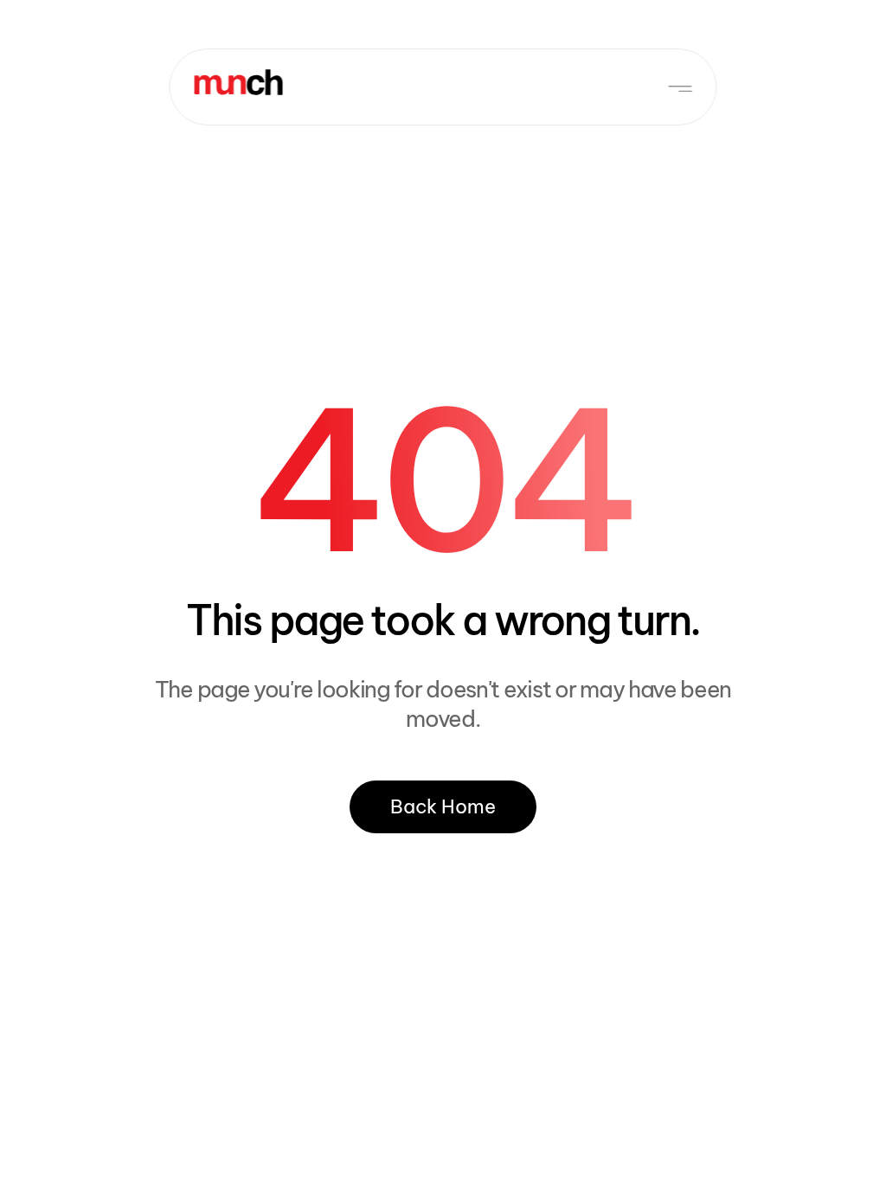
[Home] (238, 82)
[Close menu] (679, 87)
